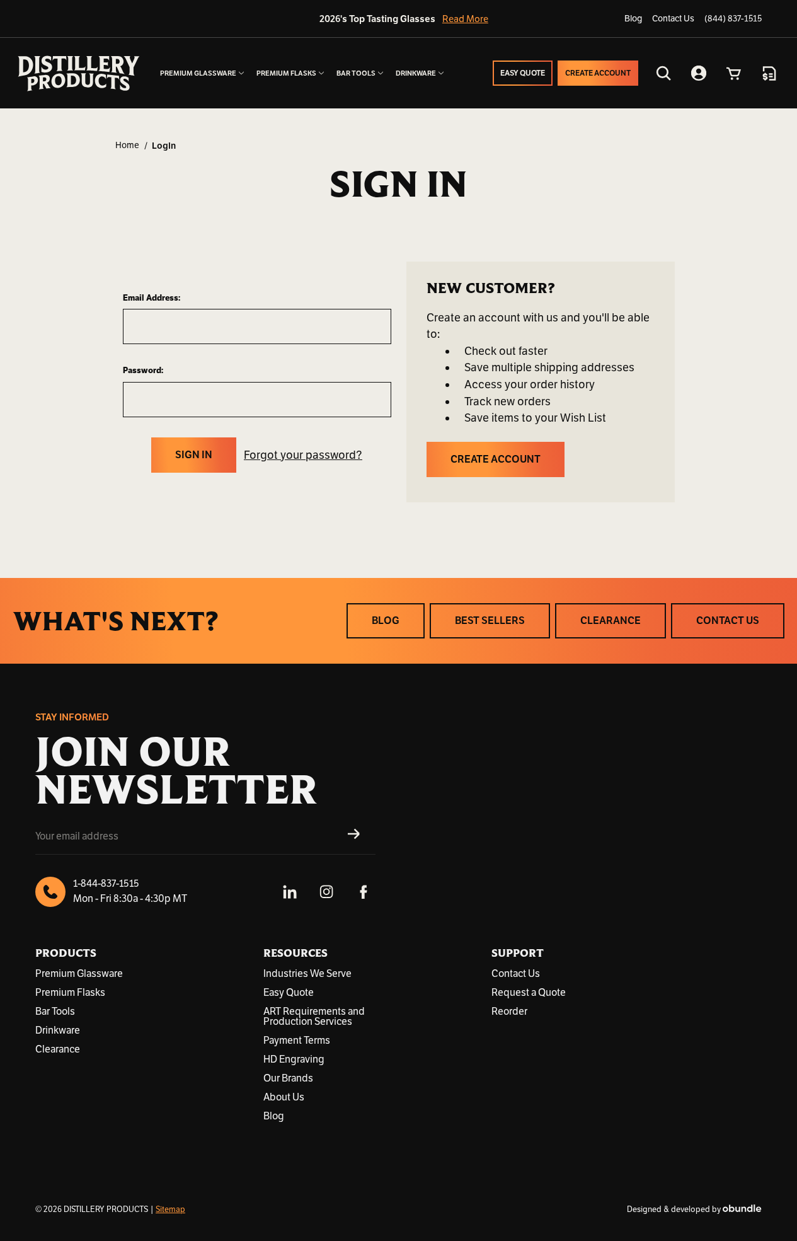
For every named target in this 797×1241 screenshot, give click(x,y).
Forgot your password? (303, 455)
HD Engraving (293, 1059)
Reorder (509, 1012)
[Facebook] (363, 891)
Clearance (57, 1049)
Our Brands (288, 1078)
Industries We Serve (307, 974)
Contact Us (673, 18)
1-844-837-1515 (106, 883)
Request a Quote (528, 993)
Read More (462, 19)
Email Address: (151, 297)
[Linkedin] (289, 891)
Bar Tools (55, 1012)
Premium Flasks (70, 993)
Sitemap (170, 1209)
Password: (143, 370)
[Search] (663, 73)
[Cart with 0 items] (734, 73)
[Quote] (769, 73)
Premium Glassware (79, 974)
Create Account (495, 459)
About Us (283, 1097)
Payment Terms (296, 1041)
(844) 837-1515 (733, 18)
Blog (633, 18)
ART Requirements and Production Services (314, 1017)
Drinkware (57, 1030)
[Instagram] (326, 891)
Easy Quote (288, 993)
